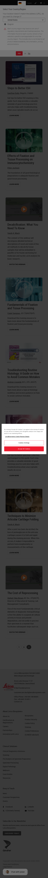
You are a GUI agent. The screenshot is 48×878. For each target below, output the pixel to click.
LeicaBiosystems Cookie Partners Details (17, 436)
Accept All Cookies (24, 449)
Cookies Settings (24, 443)
